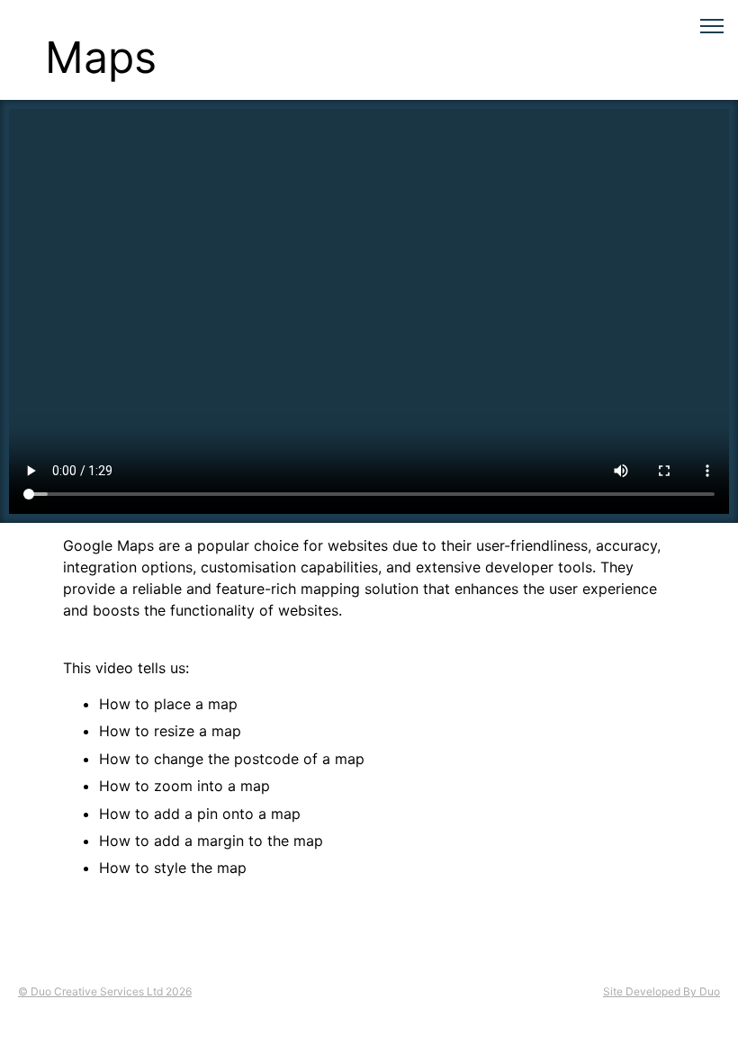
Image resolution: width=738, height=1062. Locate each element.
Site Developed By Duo (661, 991)
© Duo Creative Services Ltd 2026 (105, 991)
